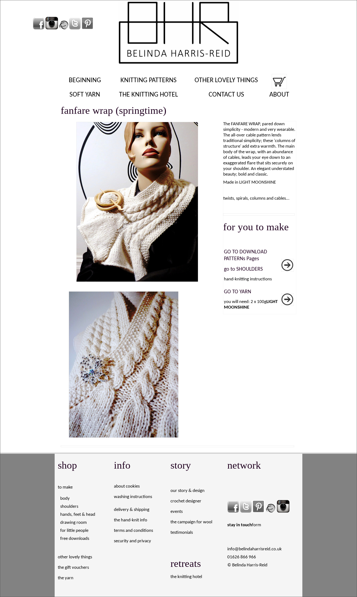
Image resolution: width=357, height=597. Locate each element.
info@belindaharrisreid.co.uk (254, 549)
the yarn (65, 578)
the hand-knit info (130, 520)
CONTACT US (226, 94)
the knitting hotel (186, 577)
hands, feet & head (77, 514)
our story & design (187, 491)
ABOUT (279, 94)
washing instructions (133, 497)
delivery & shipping (131, 510)
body (65, 498)
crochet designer (185, 501)
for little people (74, 530)
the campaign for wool (191, 522)
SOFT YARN (84, 94)
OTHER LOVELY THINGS (226, 80)
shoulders (69, 506)
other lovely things (75, 557)
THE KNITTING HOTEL (148, 94)
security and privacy (132, 541)
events (176, 511)
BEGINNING (85, 80)
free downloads (74, 538)
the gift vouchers (73, 567)
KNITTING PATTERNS (148, 80)
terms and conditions (133, 530)
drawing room (73, 522)
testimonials (181, 532)
